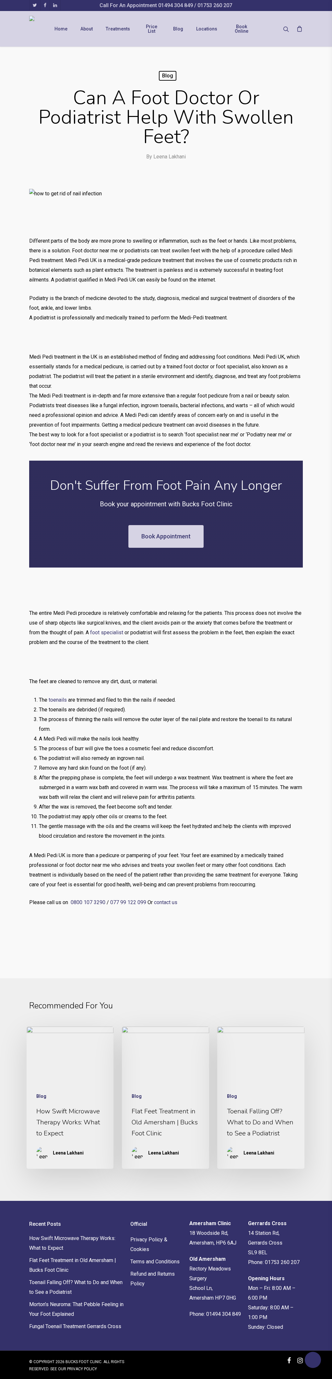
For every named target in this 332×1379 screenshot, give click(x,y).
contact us (165, 902)
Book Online (241, 28)
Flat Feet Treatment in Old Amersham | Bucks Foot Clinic (72, 1265)
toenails (58, 700)
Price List (151, 28)
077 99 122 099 (128, 902)
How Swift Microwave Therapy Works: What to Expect (72, 1243)
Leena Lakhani (169, 157)
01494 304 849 (176, 5)
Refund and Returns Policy (152, 1279)
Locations (206, 29)
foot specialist (106, 632)
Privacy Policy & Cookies (148, 1244)
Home (60, 29)
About (86, 29)
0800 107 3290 (88, 902)
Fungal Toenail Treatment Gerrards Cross (75, 1326)
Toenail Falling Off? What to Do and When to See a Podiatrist (76, 1287)
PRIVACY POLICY (82, 1369)
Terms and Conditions (155, 1261)
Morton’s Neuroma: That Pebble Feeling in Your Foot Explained (76, 1309)
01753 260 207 (214, 5)
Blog (178, 29)
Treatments (118, 29)
